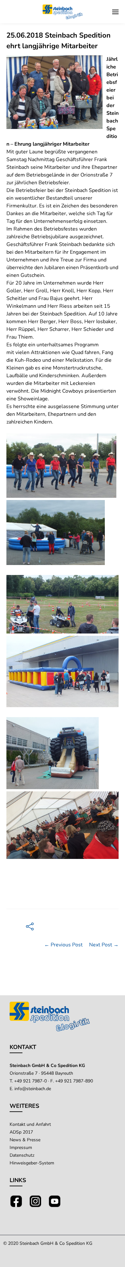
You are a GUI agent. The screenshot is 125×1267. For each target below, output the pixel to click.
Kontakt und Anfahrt (30, 1124)
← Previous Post (63, 944)
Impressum (21, 1147)
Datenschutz (22, 1155)
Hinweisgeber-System (32, 1163)
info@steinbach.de (32, 1089)
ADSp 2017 (21, 1132)
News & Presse (25, 1140)
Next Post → (104, 944)
